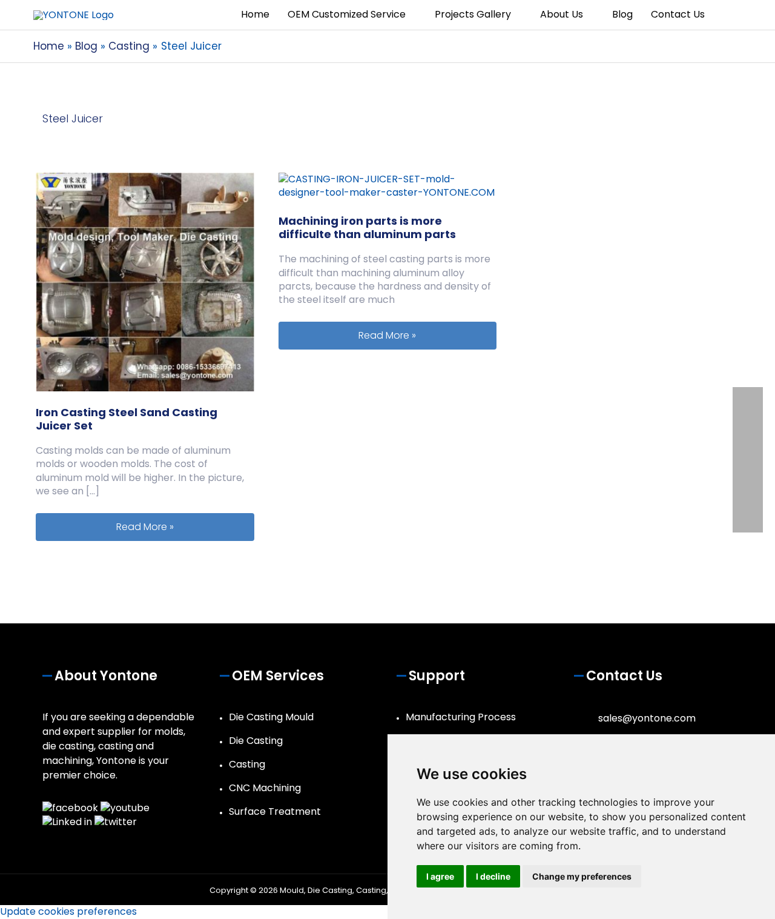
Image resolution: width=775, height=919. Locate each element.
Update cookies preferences (68, 911)
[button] (728, 14)
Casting (247, 764)
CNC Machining (265, 788)
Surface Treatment (275, 811)
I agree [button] (440, 876)
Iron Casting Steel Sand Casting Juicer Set (126, 419)
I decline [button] (493, 876)
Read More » (185, 526)
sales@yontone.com (647, 718)
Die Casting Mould (271, 717)
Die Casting (256, 741)
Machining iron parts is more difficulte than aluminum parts (367, 227)
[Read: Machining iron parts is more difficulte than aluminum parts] (388, 186)
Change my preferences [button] (582, 876)
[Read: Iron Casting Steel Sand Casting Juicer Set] (145, 281)
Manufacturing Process (461, 717)
